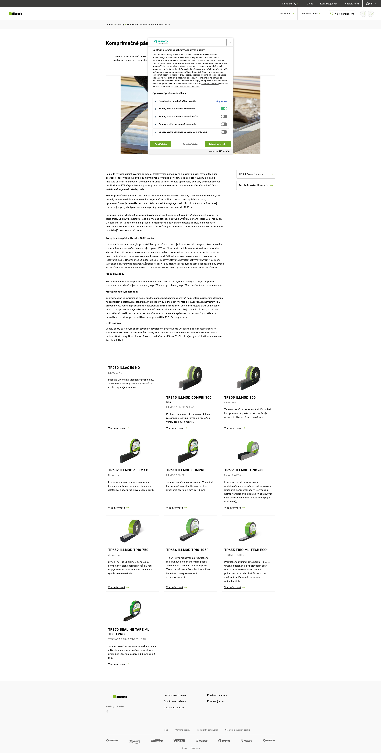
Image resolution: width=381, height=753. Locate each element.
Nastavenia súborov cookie (237, 730)
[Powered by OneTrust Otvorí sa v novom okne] (220, 152)
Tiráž (166, 730)
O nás (310, 3)
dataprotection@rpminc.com (187, 86)
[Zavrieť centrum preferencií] (230, 42)
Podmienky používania (207, 730)
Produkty (119, 24)
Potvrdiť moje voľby (217, 144)
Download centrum (174, 707)
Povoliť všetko (161, 144)
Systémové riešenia (175, 701)
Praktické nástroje (217, 695)
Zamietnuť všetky (190, 144)
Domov (109, 24)
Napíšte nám (352, 3)
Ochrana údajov (182, 730)
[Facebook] (107, 712)
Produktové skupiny (137, 24)
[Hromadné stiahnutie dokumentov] (363, 14)
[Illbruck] (18, 13)
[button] (287, 13)
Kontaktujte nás (329, 3)
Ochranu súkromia (210, 84)
